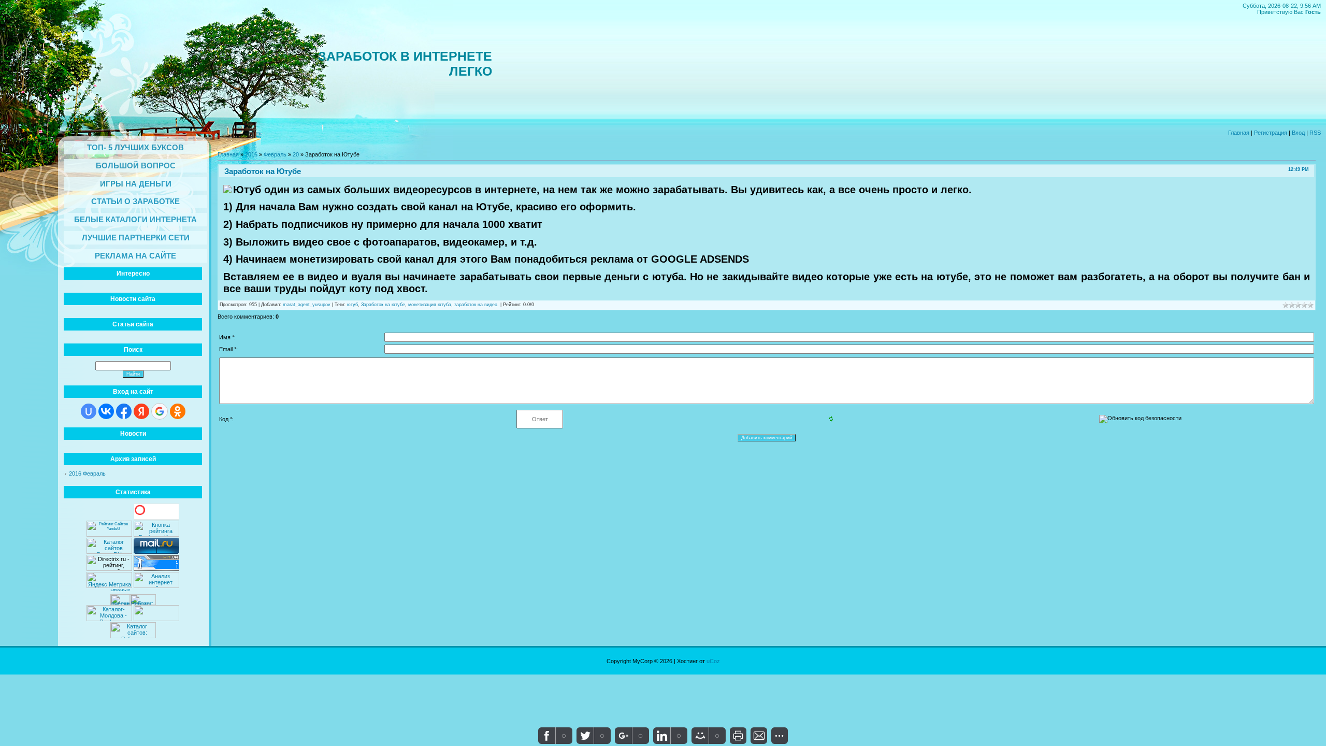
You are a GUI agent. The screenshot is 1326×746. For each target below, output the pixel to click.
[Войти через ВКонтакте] (106, 411)
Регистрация (1270, 133)
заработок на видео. (476, 304)
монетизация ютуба (429, 304)
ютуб (352, 304)
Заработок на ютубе (383, 304)
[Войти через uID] (88, 411)
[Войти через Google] (159, 411)
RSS (1315, 133)
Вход (1298, 133)
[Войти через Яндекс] (141, 411)
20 (296, 154)
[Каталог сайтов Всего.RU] (109, 552)
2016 (251, 154)
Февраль (275, 154)
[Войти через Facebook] (124, 411)
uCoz (713, 661)
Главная (1238, 133)
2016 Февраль (87, 473)
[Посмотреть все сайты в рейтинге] (156, 535)
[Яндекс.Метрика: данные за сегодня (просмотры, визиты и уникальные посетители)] (109, 580)
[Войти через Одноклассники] (177, 411)
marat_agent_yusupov (306, 304)
